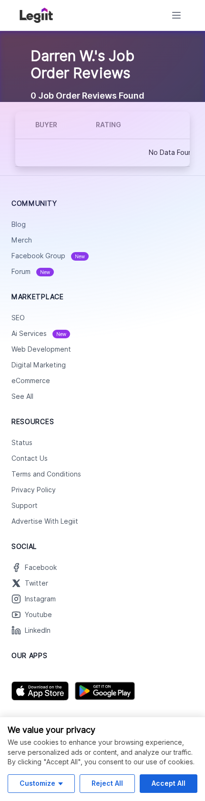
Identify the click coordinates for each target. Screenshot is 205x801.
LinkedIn (38, 630)
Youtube (38, 614)
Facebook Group (48, 256)
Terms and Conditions (46, 474)
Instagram (40, 599)
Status (21, 442)
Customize (37, 783)
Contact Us (29, 458)
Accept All (168, 783)
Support (24, 505)
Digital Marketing (38, 365)
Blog (18, 224)
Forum (30, 271)
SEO (18, 318)
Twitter (36, 583)
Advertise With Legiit (44, 521)
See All (22, 396)
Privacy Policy (33, 490)
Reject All (107, 783)
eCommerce (30, 381)
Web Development (41, 349)
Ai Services (38, 333)
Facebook (41, 567)
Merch (21, 240)
